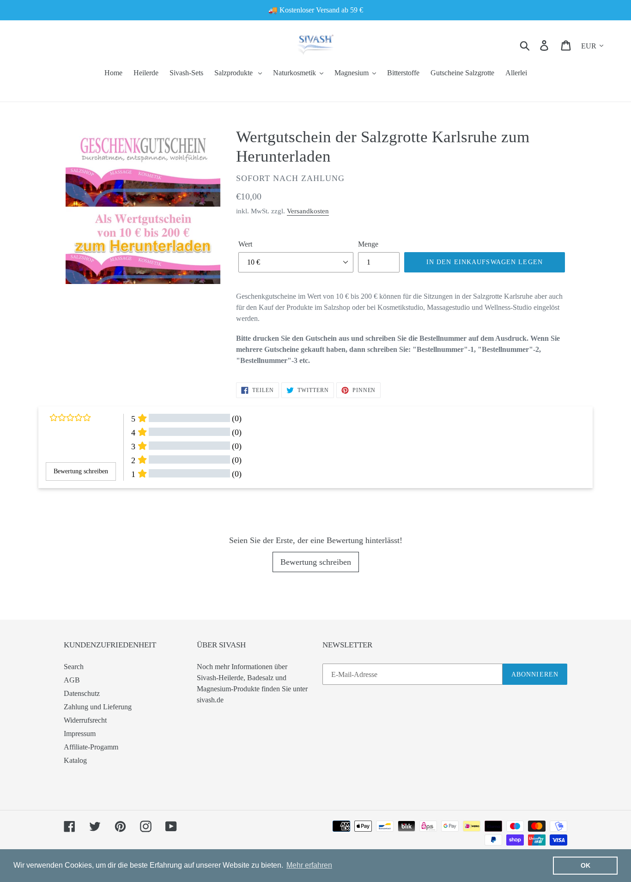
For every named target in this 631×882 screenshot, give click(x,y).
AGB (72, 680)
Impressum (80, 733)
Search (74, 667)
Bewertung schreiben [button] (81, 471)
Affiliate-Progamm (91, 747)
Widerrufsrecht (85, 720)
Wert (245, 244)
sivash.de (210, 700)
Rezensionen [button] (60, 504)
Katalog (75, 760)
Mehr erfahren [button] (309, 865)
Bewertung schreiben (315, 562)
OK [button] (585, 865)
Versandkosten (308, 211)
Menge (368, 244)
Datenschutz (82, 693)
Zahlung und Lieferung (98, 707)
